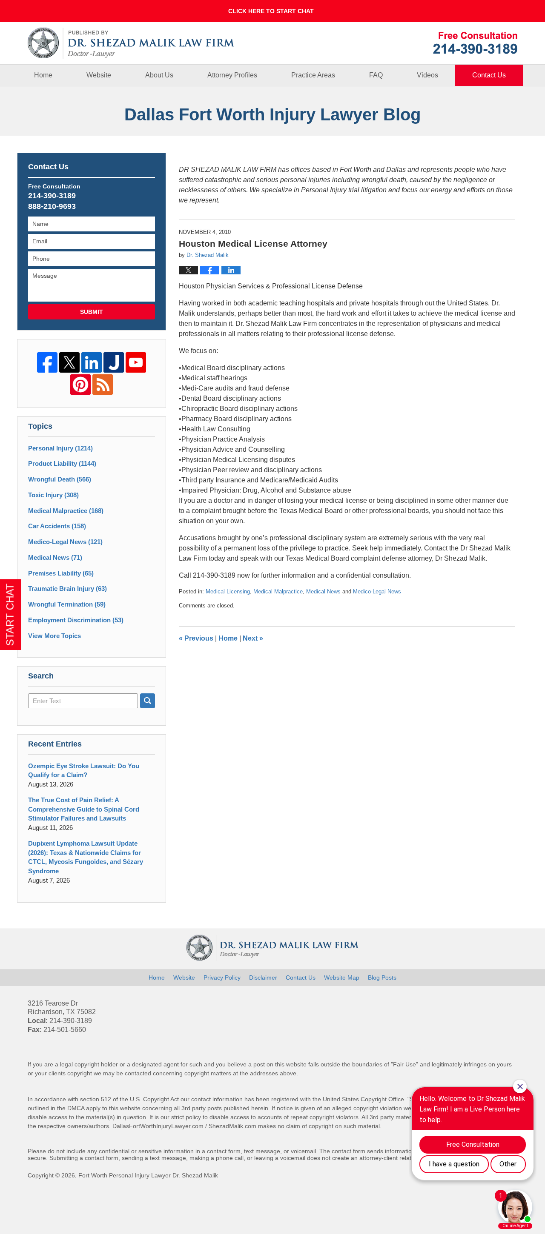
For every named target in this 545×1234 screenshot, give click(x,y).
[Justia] (113, 362)
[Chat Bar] (272, 11)
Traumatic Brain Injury (67, 588)
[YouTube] (136, 362)
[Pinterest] (80, 384)
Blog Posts (382, 977)
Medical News (323, 591)
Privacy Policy (222, 977)
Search (147, 700)
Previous (196, 638)
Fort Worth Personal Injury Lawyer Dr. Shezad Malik (148, 1175)
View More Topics (54, 635)
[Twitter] (69, 362)
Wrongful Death (59, 479)
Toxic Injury (53, 495)
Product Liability (62, 463)
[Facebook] (47, 362)
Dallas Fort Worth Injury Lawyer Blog (131, 43)
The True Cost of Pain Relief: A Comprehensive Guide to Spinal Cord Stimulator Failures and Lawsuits (83, 809)
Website (98, 75)
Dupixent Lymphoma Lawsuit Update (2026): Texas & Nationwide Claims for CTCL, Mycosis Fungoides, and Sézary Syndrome (85, 857)
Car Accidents (57, 526)
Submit (91, 311)
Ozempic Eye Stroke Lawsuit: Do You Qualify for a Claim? (83, 770)
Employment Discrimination (75, 620)
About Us (159, 75)
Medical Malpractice (278, 591)
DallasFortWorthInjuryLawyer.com (158, 1126)
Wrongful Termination (67, 604)
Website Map (341, 977)
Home (43, 75)
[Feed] (102, 384)
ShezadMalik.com (232, 1126)
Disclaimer (263, 977)
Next (253, 638)
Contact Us (489, 75)
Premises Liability (61, 573)
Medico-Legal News (377, 591)
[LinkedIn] (91, 362)
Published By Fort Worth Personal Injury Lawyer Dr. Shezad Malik (475, 42)
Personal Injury (60, 448)
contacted (138, 1073)
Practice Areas (313, 75)
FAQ (376, 75)
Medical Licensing (228, 591)
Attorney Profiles (232, 75)
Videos (427, 75)
